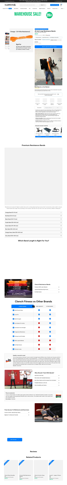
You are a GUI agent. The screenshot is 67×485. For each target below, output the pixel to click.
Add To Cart (39, 136)
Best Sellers (16, 8)
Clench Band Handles (10, 475)
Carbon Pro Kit (7, 8)
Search (42, 5)
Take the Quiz (13, 439)
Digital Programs (42, 8)
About (62, 8)
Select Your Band (38, 39)
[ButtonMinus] (36, 43)
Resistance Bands (23, 8)
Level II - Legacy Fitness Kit (55, 476)
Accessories (35, 8)
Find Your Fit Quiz (54, 5)
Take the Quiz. (44, 0)
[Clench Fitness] (10, 5)
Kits (29, 8)
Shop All (48, 8)
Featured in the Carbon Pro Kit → (41, 29)
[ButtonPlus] (40, 43)
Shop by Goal (54, 8)
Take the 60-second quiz (52, 95)
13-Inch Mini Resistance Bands (25, 476)
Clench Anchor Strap (39, 475)
